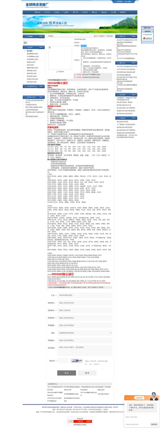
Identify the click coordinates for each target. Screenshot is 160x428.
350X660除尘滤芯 (65, 283)
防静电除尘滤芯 (32, 70)
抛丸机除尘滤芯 (32, 82)
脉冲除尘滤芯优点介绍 (124, 105)
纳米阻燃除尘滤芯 (32, 59)
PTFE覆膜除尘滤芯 (33, 56)
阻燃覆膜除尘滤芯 (32, 54)
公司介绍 (47, 12)
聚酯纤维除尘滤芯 (32, 68)
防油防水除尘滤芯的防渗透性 (126, 111)
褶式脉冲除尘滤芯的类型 (124, 113)
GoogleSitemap (61, 412)
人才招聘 (113, 12)
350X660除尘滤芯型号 (59, 285)
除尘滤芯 (30, 51)
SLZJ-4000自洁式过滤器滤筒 (126, 69)
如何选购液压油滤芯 (32, 116)
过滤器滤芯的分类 (31, 104)
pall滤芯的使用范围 (32, 110)
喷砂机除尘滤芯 (32, 76)
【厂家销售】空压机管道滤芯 (126, 124)
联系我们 (123, 12)
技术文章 (85, 12)
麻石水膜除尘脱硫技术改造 (34, 107)
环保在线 (92, 412)
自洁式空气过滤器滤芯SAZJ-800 (127, 40)
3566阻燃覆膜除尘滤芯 (71, 394)
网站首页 (37, 12)
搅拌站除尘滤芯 (32, 73)
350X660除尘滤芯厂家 (78, 283)
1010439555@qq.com (47, 412)
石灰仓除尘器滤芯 (103, 394)
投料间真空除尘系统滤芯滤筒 (126, 72)
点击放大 (61, 71)
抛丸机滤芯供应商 (122, 121)
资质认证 (94, 12)
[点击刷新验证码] (76, 361)
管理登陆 (98, 412)
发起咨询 (154, 424)
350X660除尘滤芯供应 (93, 283)
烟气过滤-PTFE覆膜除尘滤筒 (91, 74)
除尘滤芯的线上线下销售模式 (126, 108)
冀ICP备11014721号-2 (117, 412)
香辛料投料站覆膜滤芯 (124, 75)
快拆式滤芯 (30, 65)
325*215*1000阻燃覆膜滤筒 (126, 58)
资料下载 (75, 12)
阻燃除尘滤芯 (31, 62)
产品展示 (66, 12)
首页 (95, 36)
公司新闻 (57, 12)
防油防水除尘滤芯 (32, 79)
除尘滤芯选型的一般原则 (124, 102)
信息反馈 (104, 12)
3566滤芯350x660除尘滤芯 (91, 77)
